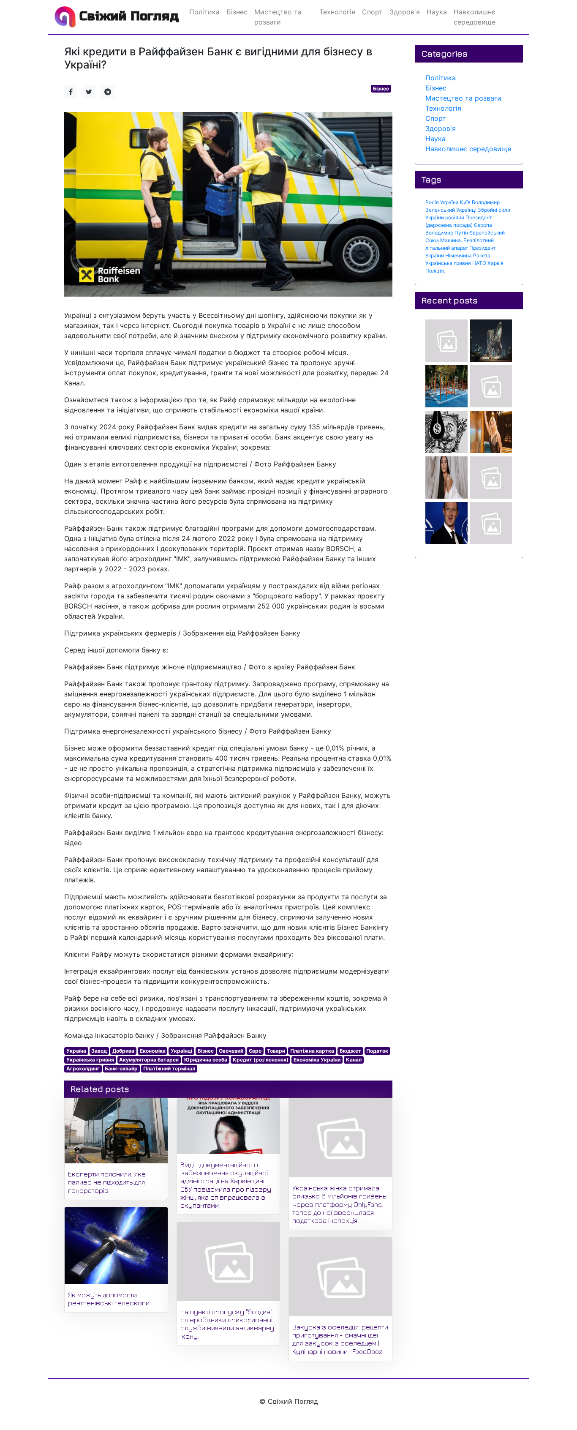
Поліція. (435, 270)
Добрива (123, 1051)
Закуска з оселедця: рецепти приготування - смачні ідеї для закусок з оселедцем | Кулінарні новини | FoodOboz (340, 1339)
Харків (495, 263)
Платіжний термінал (169, 1068)
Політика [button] (204, 12)
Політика (440, 78)
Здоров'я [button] (404, 12)
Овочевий (231, 1051)
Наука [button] (437, 12)
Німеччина (458, 255)
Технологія (443, 108)
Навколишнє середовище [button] (474, 17)
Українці (181, 1051)
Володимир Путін (446, 232)
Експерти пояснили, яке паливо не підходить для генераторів (107, 1182)
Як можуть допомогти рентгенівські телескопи (109, 1299)
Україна (76, 1051)
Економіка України (317, 1059)
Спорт (435, 118)
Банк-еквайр (121, 1068)
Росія (432, 202)
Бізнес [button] (237, 12)
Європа (483, 225)
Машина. (451, 240)
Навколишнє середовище (468, 149)
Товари (276, 1051)
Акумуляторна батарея (149, 1059)
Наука (435, 138)
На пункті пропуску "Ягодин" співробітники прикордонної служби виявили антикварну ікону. (227, 1324)
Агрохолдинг (83, 1068)
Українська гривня (90, 1059)
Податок (377, 1051)
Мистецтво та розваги (463, 98)
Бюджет (350, 1051)
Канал (354, 1059)
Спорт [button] (372, 12)
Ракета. (482, 255)
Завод (99, 1051)
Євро (255, 1051)
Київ (465, 202)
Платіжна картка (312, 1051)
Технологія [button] (337, 12)
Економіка (153, 1051)
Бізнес (381, 88)
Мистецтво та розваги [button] (278, 17)
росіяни (454, 217)
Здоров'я (440, 128)
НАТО (479, 263)
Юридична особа (205, 1059)
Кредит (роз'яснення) (260, 1059)
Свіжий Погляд (127, 16)
